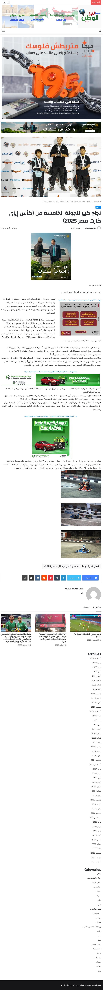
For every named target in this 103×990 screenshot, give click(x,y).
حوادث (98, 918)
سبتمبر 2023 (96, 813)
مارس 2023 (96, 840)
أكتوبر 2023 (96, 809)
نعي (99, 971)
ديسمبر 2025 (96, 694)
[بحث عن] (99, 31)
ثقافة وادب (97, 913)
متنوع (99, 953)
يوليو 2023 (97, 822)
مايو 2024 (97, 778)
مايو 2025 (97, 725)
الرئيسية (96, 201)
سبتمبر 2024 (96, 760)
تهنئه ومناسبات (95, 909)
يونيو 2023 (97, 826)
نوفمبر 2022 (96, 857)
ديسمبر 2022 (96, 853)
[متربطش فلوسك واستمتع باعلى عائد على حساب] (51, 78)
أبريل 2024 (96, 782)
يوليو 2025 (97, 716)
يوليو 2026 (97, 663)
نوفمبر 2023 (96, 804)
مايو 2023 (97, 831)
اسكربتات (97, 887)
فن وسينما (97, 949)
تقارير (99, 904)
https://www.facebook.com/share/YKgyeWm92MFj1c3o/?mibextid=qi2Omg (50, 372)
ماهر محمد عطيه (90, 228)
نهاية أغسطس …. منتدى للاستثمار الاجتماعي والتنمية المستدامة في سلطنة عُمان (60, 2)
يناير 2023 (97, 848)
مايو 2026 (97, 671)
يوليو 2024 (97, 769)
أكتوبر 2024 (96, 755)
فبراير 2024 (96, 791)
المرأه (98, 896)
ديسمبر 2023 (96, 800)
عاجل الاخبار (96, 944)
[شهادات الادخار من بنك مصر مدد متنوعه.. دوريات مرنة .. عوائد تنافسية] (80, 318)
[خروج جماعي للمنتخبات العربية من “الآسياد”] (85, 622)
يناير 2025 (97, 742)
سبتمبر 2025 (96, 707)
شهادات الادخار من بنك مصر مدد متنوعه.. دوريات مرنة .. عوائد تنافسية (79, 300)
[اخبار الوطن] (51, 16)
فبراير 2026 (96, 685)
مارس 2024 (96, 786)
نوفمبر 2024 (96, 751)
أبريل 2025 (96, 729)
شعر (99, 935)
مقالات (98, 966)
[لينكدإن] (63, 578)
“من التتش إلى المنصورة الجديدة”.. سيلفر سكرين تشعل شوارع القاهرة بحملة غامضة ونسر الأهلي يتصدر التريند (52, 638)
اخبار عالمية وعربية (94, 878)
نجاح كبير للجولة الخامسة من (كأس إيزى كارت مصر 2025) (71, 566)
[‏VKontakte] (37, 578)
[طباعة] (24, 578)
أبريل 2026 (96, 676)
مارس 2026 (96, 680)
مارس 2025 (96, 733)
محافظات (97, 957)
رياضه (89, 201)
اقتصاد (98, 891)
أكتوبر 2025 (96, 702)
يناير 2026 (97, 689)
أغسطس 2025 (95, 711)
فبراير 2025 (96, 738)
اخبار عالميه (96, 882)
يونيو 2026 (97, 667)
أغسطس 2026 (95, 658)
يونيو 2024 (97, 773)
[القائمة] (3, 31)
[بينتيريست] (50, 578)
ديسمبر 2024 (96, 747)
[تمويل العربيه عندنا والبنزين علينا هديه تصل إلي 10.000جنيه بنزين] (51, 380)
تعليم (99, 900)
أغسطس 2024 (95, 764)
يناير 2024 (97, 795)
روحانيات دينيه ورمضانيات (91, 927)
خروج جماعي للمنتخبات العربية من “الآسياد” (87, 635)
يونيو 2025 (97, 720)
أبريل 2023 (96, 835)
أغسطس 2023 (95, 817)
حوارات (98, 922)
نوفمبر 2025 (96, 698)
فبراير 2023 (96, 844)
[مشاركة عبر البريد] (31, 578)
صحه (99, 940)
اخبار (99, 873)
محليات (98, 962)
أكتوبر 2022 (96, 862)
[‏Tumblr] (57, 578)
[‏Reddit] (44, 578)
